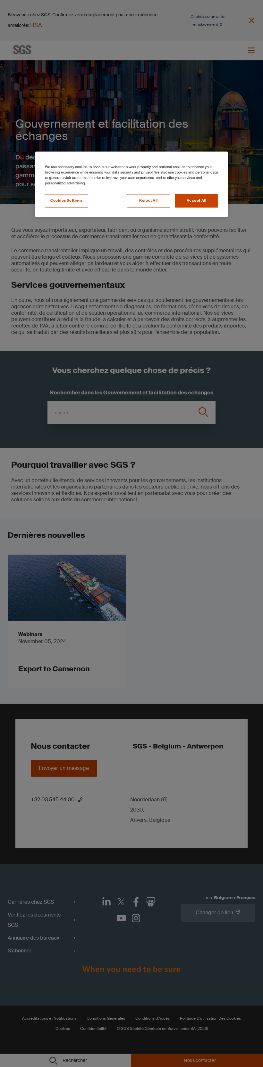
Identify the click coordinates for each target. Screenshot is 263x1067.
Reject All (148, 200)
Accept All (197, 200)
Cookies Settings (66, 200)
